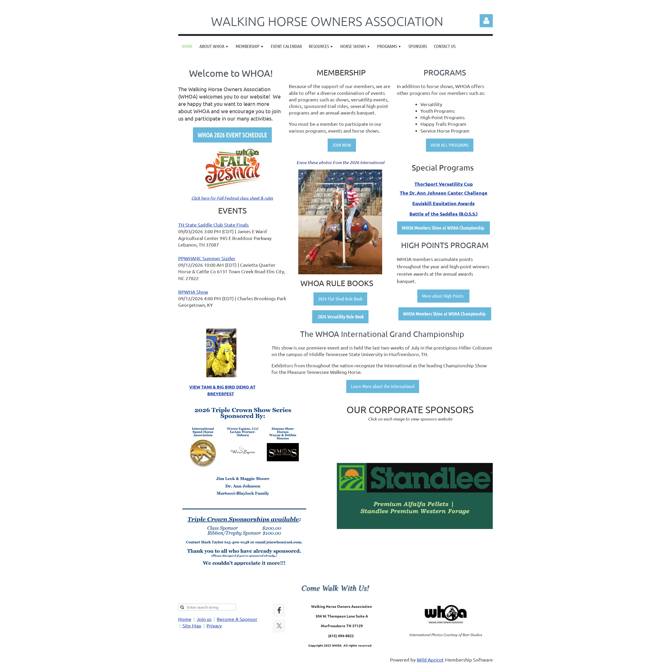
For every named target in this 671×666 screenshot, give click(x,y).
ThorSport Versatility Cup (443, 184)
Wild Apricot (430, 659)
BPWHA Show (193, 291)
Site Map (191, 625)
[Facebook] (279, 610)
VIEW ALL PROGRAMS (450, 145)
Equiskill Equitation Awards (443, 203)
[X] (279, 625)
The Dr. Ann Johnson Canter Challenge (444, 193)
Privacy (214, 625)
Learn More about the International (382, 386)
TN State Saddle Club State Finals (213, 224)
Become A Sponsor (237, 619)
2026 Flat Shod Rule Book (340, 299)
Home (184, 619)
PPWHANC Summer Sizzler (206, 258)
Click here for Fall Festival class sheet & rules (232, 198)
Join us (204, 619)
